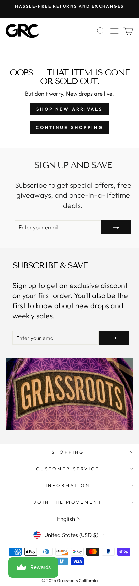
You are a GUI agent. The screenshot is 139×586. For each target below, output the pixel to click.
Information (68, 485)
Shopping (68, 452)
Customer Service (68, 468)
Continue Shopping (69, 127)
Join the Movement (68, 502)
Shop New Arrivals (69, 109)
